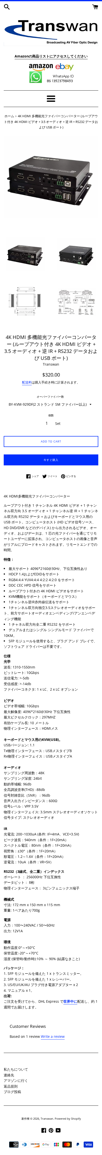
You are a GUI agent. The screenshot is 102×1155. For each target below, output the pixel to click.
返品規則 (11, 1086)
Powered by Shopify (68, 1118)
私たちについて (16, 1069)
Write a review (53, 1036)
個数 (51, 415)
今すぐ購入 (51, 460)
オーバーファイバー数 (50, 396)
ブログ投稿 (12, 1091)
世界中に (70, 1001)
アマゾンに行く (16, 1080)
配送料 (27, 382)
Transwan (47, 1118)
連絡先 (9, 1075)
